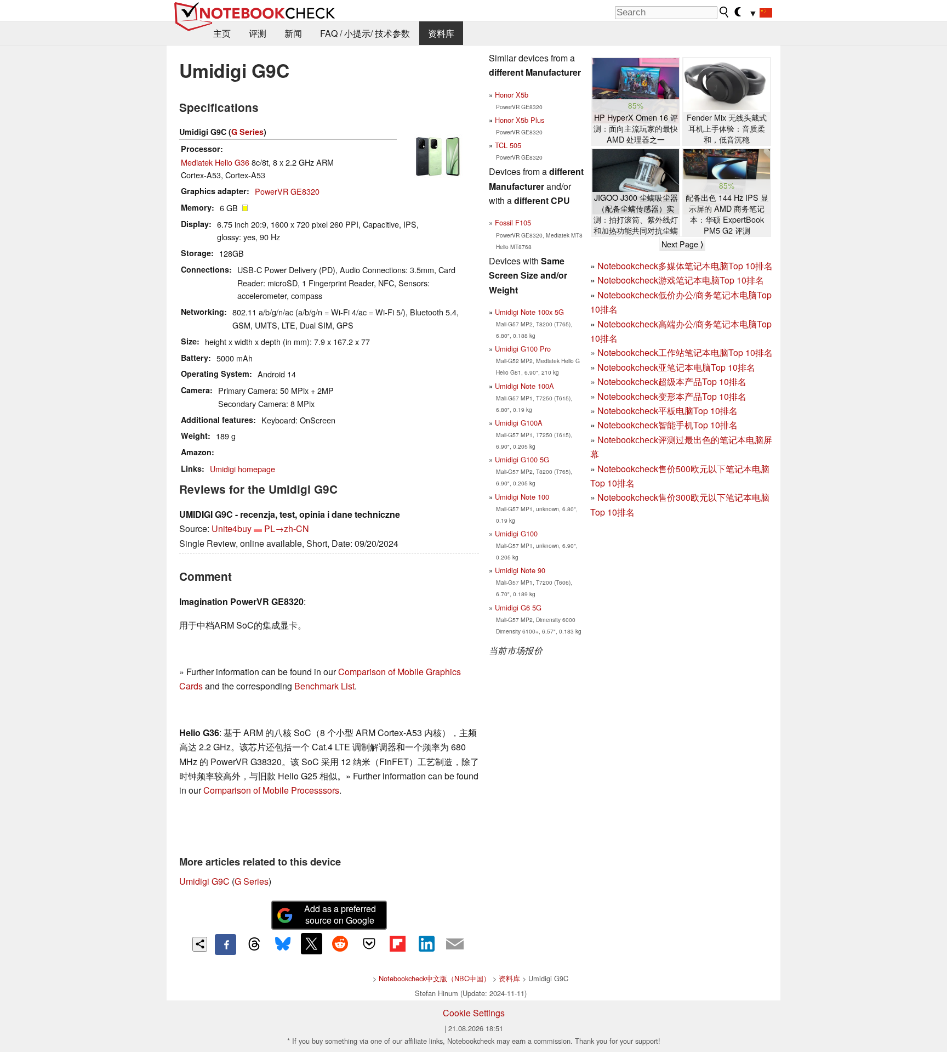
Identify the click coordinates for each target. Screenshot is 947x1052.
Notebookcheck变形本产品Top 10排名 (671, 396)
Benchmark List (324, 686)
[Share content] (199, 944)
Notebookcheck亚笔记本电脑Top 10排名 (676, 367)
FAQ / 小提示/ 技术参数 (365, 33)
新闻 (293, 33)
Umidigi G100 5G (522, 459)
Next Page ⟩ (682, 244)
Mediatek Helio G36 (215, 162)
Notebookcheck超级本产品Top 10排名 (671, 381)
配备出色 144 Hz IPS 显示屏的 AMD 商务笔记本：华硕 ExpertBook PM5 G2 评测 (727, 214)
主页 (222, 33)
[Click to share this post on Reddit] (340, 943)
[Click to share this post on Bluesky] (282, 944)
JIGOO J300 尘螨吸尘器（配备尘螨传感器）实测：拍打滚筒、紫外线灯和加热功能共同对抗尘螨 (636, 214)
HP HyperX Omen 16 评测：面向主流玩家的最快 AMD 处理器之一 (636, 128)
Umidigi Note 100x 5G (529, 312)
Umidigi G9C (204, 881)
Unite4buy (232, 528)
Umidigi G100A (519, 422)
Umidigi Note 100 (522, 496)
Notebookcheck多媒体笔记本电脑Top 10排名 (685, 265)
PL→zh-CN (286, 528)
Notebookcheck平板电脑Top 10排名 (667, 410)
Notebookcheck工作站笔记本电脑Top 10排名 (685, 352)
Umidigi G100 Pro (523, 348)
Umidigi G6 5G (518, 607)
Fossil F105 (513, 222)
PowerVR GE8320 (287, 191)
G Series (247, 131)
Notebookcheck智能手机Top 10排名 (667, 424)
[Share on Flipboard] (397, 943)
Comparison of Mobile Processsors (271, 790)
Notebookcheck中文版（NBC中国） (434, 978)
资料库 (441, 33)
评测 (257, 33)
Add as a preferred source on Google (340, 914)
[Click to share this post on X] (311, 943)
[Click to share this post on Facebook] (225, 944)
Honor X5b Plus (519, 120)
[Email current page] (454, 944)
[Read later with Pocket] (368, 943)
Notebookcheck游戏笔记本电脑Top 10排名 (680, 280)
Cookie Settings (474, 1012)
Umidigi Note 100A (524, 386)
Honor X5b (511, 94)
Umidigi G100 (516, 533)
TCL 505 (508, 145)
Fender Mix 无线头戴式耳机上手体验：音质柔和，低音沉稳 (727, 128)
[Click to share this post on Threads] (254, 944)
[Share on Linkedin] (426, 943)
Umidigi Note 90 (520, 570)
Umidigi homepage (242, 468)
